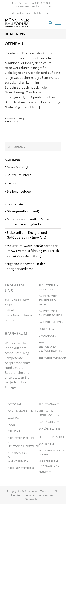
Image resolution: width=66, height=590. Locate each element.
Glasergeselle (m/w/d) (23, 211)
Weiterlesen (10, 121)
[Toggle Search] (50, 23)
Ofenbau (14, 43)
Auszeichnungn (18, 166)
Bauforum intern (19, 175)
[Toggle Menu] (58, 23)
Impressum (45, 495)
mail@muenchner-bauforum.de (33, 6)
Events (11, 183)
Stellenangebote (19, 191)
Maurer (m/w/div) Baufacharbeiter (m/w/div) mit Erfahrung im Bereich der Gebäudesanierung (33, 250)
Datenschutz (33, 499)
